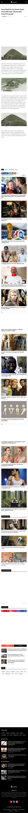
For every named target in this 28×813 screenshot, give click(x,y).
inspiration (20, 673)
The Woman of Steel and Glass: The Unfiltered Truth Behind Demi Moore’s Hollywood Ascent (17, 649)
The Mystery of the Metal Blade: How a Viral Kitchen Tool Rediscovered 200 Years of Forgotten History (16, 743)
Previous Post (4, 603)
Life (25, 671)
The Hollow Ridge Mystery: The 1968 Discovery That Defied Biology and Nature (16, 655)
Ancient (5, 6)
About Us (11, 810)
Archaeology (11, 169)
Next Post (24, 603)
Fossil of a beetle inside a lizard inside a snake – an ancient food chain (13, 564)
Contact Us (16, 810)
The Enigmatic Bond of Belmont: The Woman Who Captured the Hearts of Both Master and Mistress (16, 777)
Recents (20, 645)
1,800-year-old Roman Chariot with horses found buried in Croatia (13, 548)
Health (21, 671)
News (16, 169)
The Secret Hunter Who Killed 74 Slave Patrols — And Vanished (16, 755)
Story (12, 673)
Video (16, 673)
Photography (7, 673)
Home (2, 6)
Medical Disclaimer (6, 809)
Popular (8, 645)
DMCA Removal (22, 809)
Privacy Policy (14, 809)
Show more (25, 516)
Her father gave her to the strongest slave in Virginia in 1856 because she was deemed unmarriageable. (13, 531)
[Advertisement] (14, 31)
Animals (7, 671)
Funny (18, 671)
